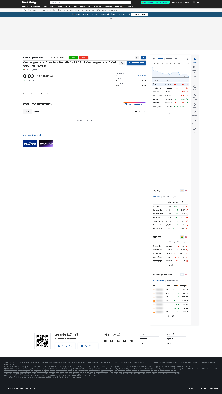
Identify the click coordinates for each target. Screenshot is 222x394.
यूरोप (82, 10)
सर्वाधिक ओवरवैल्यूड (172, 280)
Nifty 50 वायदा (157, 95)
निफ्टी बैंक (156, 92)
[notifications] (194, 2)
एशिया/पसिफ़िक (96, 10)
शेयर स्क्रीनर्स (108, 7)
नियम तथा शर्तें (191, 388)
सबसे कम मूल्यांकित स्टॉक (162, 274)
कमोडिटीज (169, 59)
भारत (39, 10)
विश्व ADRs (61, 10)
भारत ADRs (70, 10)
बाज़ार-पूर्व (45, 10)
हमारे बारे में (170, 334)
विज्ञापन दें (170, 339)
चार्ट (32, 93)
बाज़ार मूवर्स (157, 190)
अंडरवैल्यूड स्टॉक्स (112, 10)
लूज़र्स (174, 196)
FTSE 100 (156, 103)
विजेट (142, 344)
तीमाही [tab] (36, 111)
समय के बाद (53, 10)
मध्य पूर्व (88, 10)
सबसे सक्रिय (156, 196)
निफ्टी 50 (155, 84)
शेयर (25, 10)
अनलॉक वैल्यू (140, 75)
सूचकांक (160, 59)
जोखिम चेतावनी (214, 388)
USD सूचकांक (157, 106)
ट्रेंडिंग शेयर (157, 237)
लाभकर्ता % (166, 196)
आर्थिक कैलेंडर (98, 7)
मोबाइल (142, 334)
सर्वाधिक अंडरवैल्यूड (158, 280)
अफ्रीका (104, 10)
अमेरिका (77, 10)
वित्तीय (39, 93)
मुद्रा (154, 59)
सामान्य (25, 93)
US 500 (155, 99)
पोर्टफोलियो (143, 339)
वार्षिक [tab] (28, 111)
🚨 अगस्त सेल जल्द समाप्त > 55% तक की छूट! (155, 2)
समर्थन (169, 344)
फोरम (46, 93)
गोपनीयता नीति (203, 388)
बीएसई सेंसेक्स (157, 88)
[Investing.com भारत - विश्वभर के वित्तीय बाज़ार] (31, 2)
